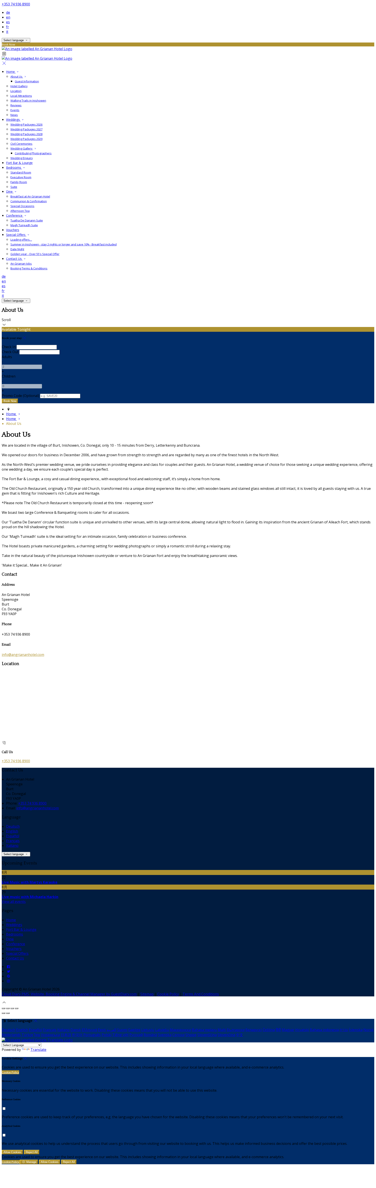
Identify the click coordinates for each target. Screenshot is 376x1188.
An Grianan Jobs (21, 264)
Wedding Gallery (21, 148)
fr (7, 26)
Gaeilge (134, 1029)
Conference (14, 215)
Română (150, 1034)
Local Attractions (21, 96)
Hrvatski (302, 1029)
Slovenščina (207, 1034)
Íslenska (356, 1029)
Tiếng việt (120, 1034)
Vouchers (12, 230)
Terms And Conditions (201, 994)
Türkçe (27, 1034)
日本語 (66, 1034)
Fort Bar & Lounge (19, 163)
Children (8, 376)
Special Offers (16, 235)
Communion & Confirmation (28, 201)
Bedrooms (14, 167)
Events (14, 110)
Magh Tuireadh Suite (24, 225)
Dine (9, 191)
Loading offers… (21, 240)
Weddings (13, 119)
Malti (222, 1029)
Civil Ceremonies (21, 144)
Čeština (269, 1029)
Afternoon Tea (20, 211)
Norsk (368, 1029)
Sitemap (147, 994)
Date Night (17, 249)
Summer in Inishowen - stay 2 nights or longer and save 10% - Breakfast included (63, 244)
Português (92, 1034)
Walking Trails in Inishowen (28, 100)
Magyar (288, 1029)
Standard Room (20, 172)
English (12, 831)
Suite (13, 187)
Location (16, 91)
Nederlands (11, 1034)
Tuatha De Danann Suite (26, 220)
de (8, 12)
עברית (344, 1029)
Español (12, 836)
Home (11, 72)
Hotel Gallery (19, 86)
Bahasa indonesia (324, 1029)
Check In (9, 346)
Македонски (180, 1029)
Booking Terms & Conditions (28, 268)
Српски (178, 1034)
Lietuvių (147, 1029)
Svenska (164, 1034)
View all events (14, 901)
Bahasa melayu (204, 1029)
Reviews (16, 105)
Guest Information (27, 81)
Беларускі (253, 1029)
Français (13, 840)
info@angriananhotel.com (23, 654)
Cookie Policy (168, 994)
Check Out (10, 351)
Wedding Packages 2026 (26, 124)
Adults (7, 356)
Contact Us (14, 259)
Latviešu (162, 1029)
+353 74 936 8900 (16, 4)
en (8, 17)
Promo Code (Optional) (20, 395)
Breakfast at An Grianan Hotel (30, 196)
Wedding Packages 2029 (26, 139)
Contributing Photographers (33, 153)
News (14, 115)
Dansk (75, 1029)
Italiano (12, 845)
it (7, 31)
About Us (16, 76)
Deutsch (13, 826)
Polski (106, 1034)
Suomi (122, 1029)
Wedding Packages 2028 (26, 134)
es (8, 22)
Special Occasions (22, 206)
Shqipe (190, 1034)
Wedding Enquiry (21, 158)
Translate (38, 1049)
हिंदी (278, 1029)
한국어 (77, 1034)
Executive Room (20, 177)
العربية (111, 1029)
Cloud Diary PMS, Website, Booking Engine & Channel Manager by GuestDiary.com (69, 994)
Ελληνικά (89, 1029)
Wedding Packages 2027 (26, 129)
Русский (136, 1034)
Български (236, 1029)
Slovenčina (226, 1034)
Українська (50, 1034)
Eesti (102, 1029)
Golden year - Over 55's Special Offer (34, 254)
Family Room (18, 182)
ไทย (37, 1034)
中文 (239, 1034)
